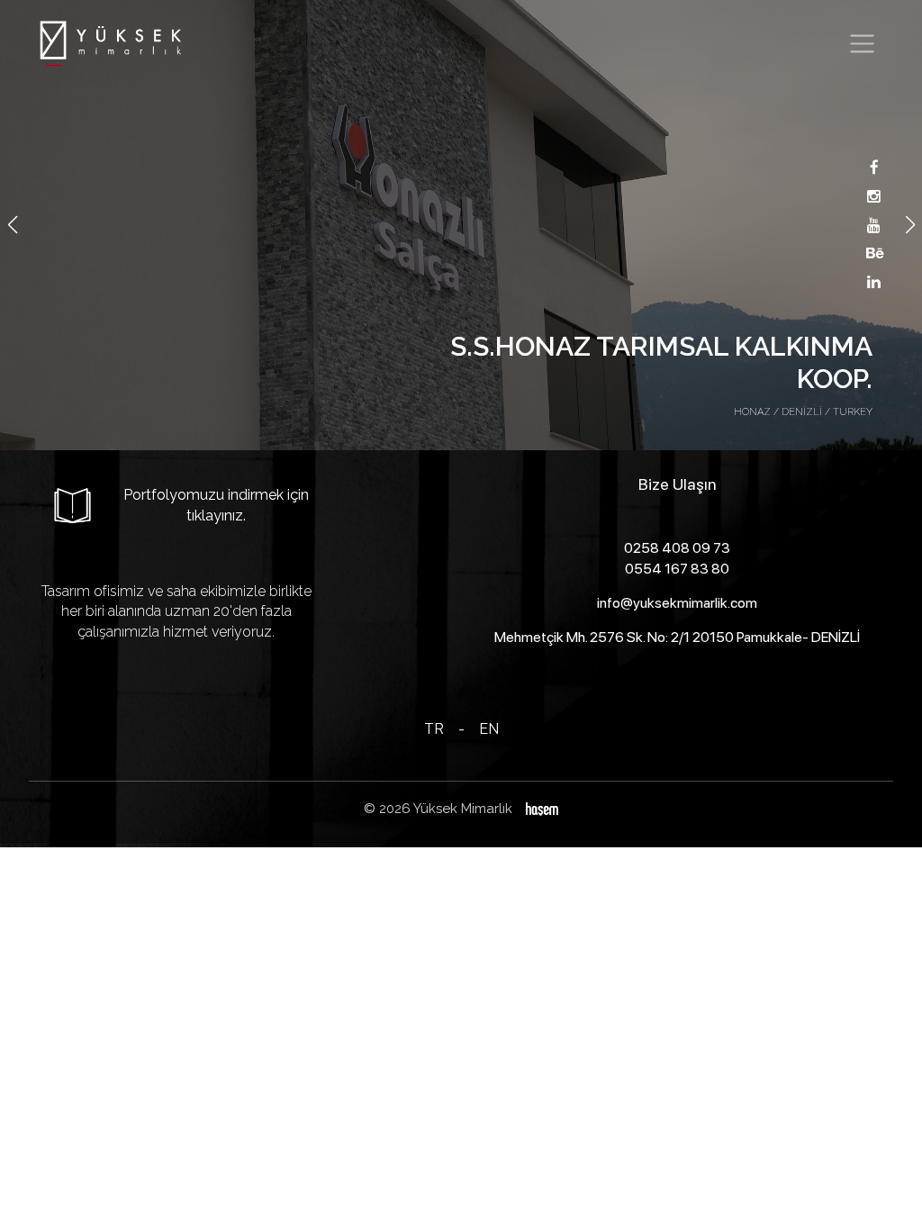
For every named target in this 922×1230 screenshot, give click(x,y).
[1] (862, 43)
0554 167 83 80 (677, 568)
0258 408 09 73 (677, 547)
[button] (910, 225)
